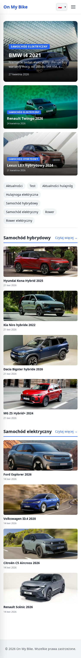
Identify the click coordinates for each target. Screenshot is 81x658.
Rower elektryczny (19, 220)
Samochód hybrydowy (22, 203)
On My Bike (15, 7)
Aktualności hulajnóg (57, 186)
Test (32, 186)
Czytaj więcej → (66, 238)
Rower (49, 212)
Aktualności (14, 186)
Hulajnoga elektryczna (22, 194)
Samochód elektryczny (22, 212)
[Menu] (73, 7)
